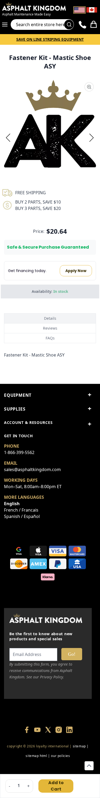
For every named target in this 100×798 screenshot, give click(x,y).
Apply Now (75, 270)
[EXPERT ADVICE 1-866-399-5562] (82, 24)
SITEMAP (79, 746)
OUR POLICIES (60, 756)
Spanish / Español (22, 516)
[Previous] (8, 137)
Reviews (50, 328)
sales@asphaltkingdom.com (32, 469)
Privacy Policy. (52, 676)
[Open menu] (6, 24)
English (12, 504)
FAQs (50, 338)
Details (50, 318)
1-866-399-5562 (19, 452)
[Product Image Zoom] (89, 87)
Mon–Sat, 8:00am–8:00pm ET (33, 486)
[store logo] (34, 6)
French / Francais (21, 510)
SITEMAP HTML (36, 756)
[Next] (91, 137)
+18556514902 (22, 765)
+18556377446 (48, 765)
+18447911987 (73, 765)
